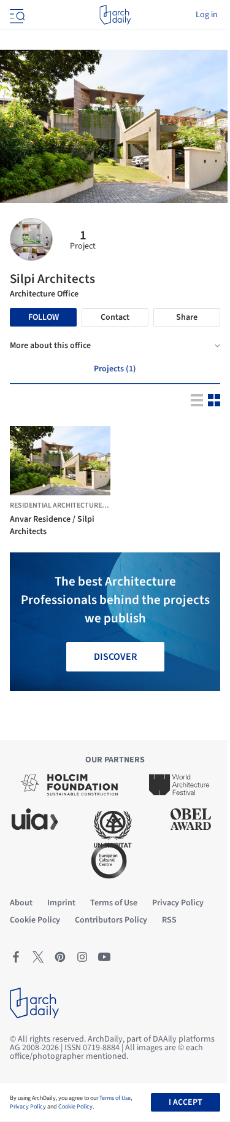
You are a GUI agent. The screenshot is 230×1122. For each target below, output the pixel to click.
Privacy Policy (28, 1106)
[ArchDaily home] (115, 15)
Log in (207, 14)
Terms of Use (115, 1098)
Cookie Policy (75, 1106)
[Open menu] (16, 14)
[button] (43, 485)
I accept (185, 1102)
